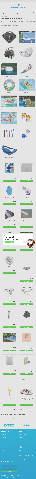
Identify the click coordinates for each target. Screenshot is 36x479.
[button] (9, 242)
